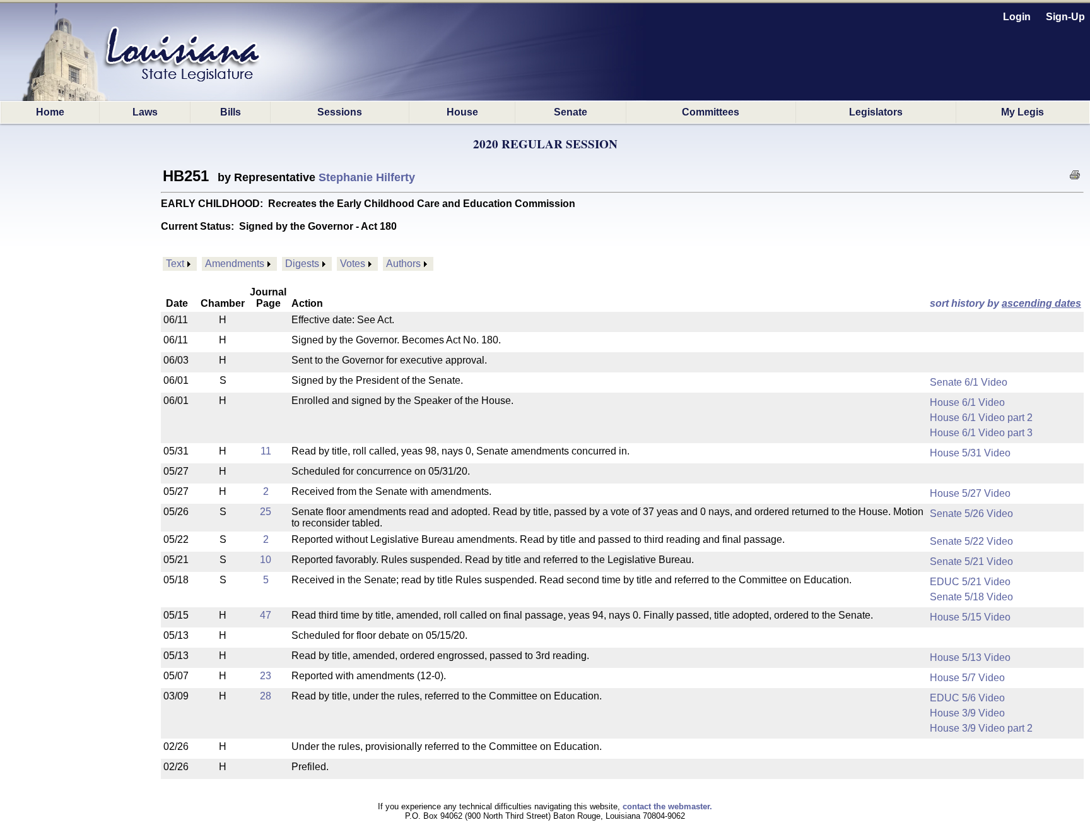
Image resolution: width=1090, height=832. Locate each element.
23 (265, 675)
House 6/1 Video (967, 402)
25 (265, 511)
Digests (302, 263)
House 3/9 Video (967, 713)
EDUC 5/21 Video (970, 581)
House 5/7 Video (967, 677)
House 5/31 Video (970, 453)
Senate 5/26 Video (971, 513)
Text (175, 263)
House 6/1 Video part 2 (981, 417)
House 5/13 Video (970, 657)
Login (1017, 16)
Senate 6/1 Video (968, 382)
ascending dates (1041, 303)
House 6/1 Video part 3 (981, 432)
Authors (403, 263)
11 (266, 451)
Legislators (876, 112)
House (462, 112)
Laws (145, 112)
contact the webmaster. (667, 806)
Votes (352, 263)
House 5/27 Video (970, 493)
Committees (710, 112)
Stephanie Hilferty (367, 177)
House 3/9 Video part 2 (981, 728)
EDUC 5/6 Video (967, 697)
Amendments (234, 263)
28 (265, 696)
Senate (570, 112)
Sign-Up (1065, 16)
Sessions (339, 112)
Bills (230, 112)
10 (265, 559)
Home (50, 112)
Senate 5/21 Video (971, 561)
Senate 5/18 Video (971, 596)
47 (265, 615)
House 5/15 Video (970, 617)
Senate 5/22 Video (971, 541)
